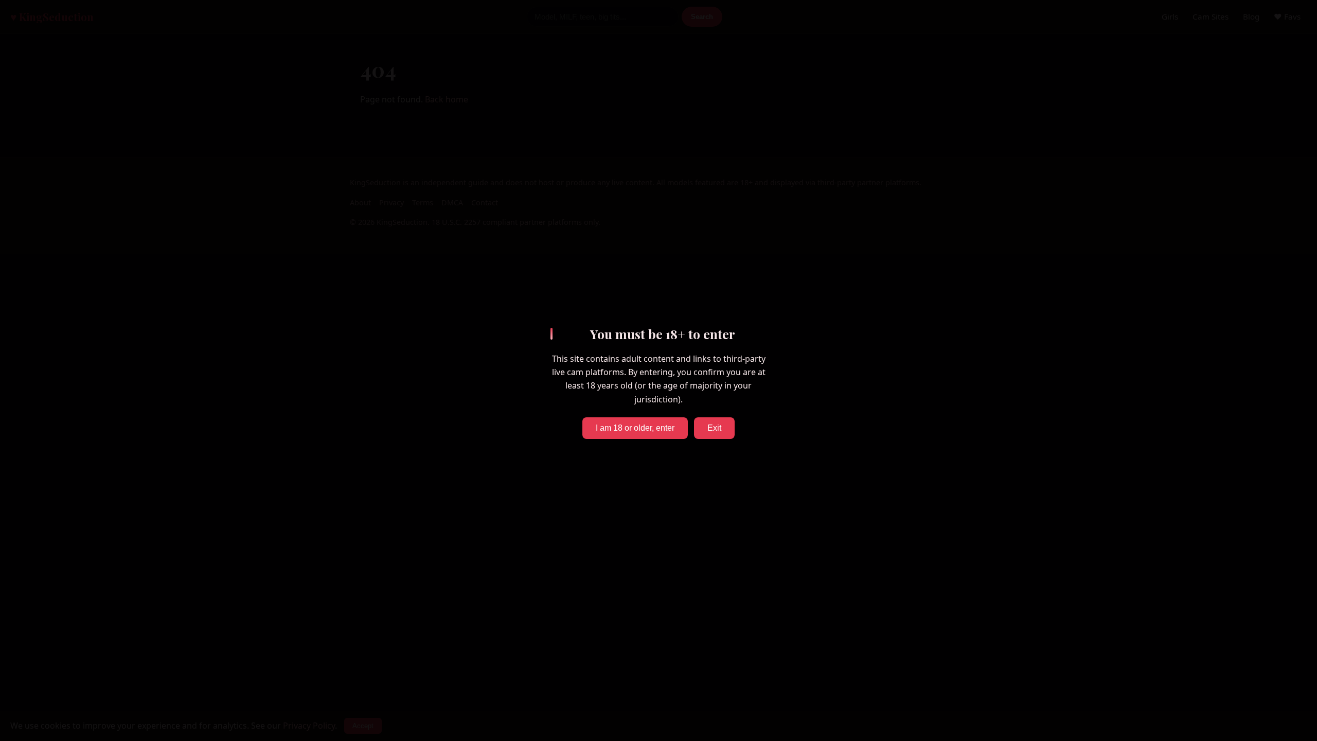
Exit (714, 428)
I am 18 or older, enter (635, 428)
